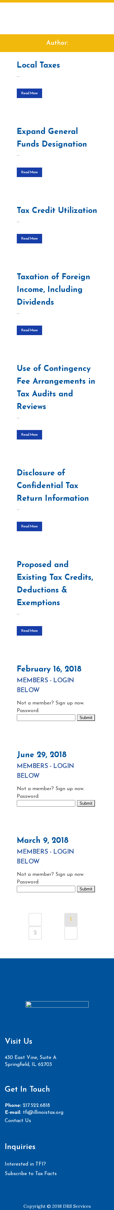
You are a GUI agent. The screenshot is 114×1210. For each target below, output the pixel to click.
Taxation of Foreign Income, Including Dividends (53, 290)
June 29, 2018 (41, 755)
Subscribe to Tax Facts (31, 1173)
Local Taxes (38, 65)
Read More (29, 93)
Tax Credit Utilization (57, 211)
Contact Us (18, 1120)
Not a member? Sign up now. (51, 703)
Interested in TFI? (25, 1164)
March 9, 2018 (42, 841)
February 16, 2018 (49, 669)
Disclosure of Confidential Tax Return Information (53, 486)
